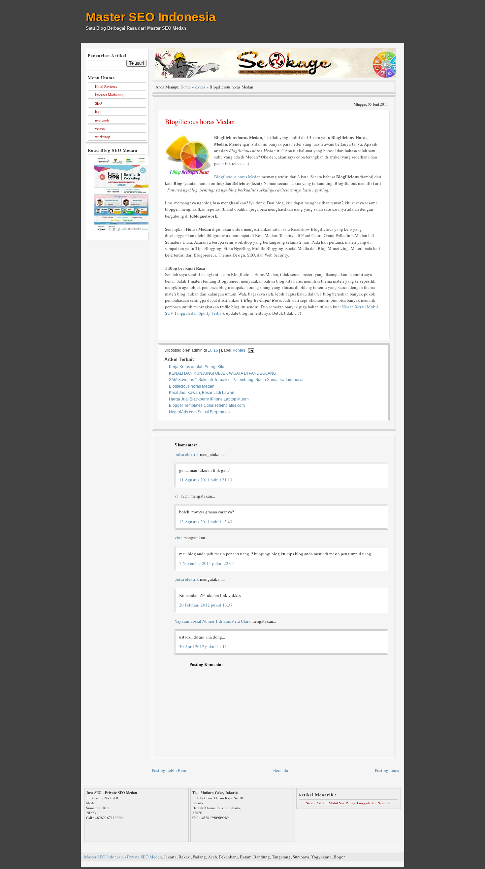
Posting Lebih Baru (169, 770)
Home (185, 87)
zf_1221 (182, 496)
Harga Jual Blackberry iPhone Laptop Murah (209, 399)
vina (178, 537)
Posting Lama (387, 770)
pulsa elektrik (187, 454)
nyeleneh (102, 120)
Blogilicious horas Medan (200, 121)
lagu (98, 111)
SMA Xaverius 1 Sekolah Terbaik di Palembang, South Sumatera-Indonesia (236, 379)
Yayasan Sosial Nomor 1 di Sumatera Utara (212, 621)
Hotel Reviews (106, 86)
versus (100, 128)
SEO (98, 103)
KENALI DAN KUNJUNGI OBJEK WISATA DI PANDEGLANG (222, 373)
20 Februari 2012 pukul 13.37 (206, 605)
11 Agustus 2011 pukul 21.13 (205, 480)
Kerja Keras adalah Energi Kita (196, 367)
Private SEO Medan (144, 857)
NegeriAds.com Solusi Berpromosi (200, 412)
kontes (200, 87)
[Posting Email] (250, 350)
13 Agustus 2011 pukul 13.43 (205, 522)
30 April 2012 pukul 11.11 (203, 646)
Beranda (280, 770)
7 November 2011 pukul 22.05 (206, 563)
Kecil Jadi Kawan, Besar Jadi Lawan (201, 392)
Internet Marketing (109, 94)
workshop (102, 136)
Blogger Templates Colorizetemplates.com (207, 405)
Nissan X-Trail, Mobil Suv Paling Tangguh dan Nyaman (348, 802)
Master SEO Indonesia (151, 17)
